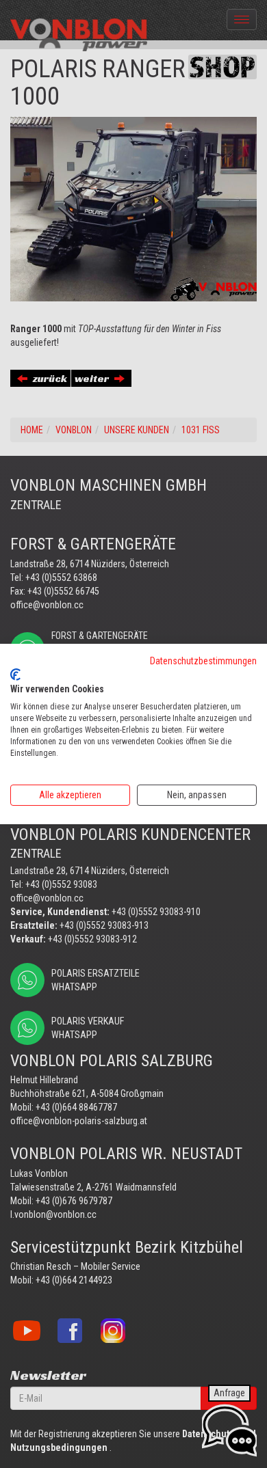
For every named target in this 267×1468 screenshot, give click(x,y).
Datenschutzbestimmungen (203, 660)
